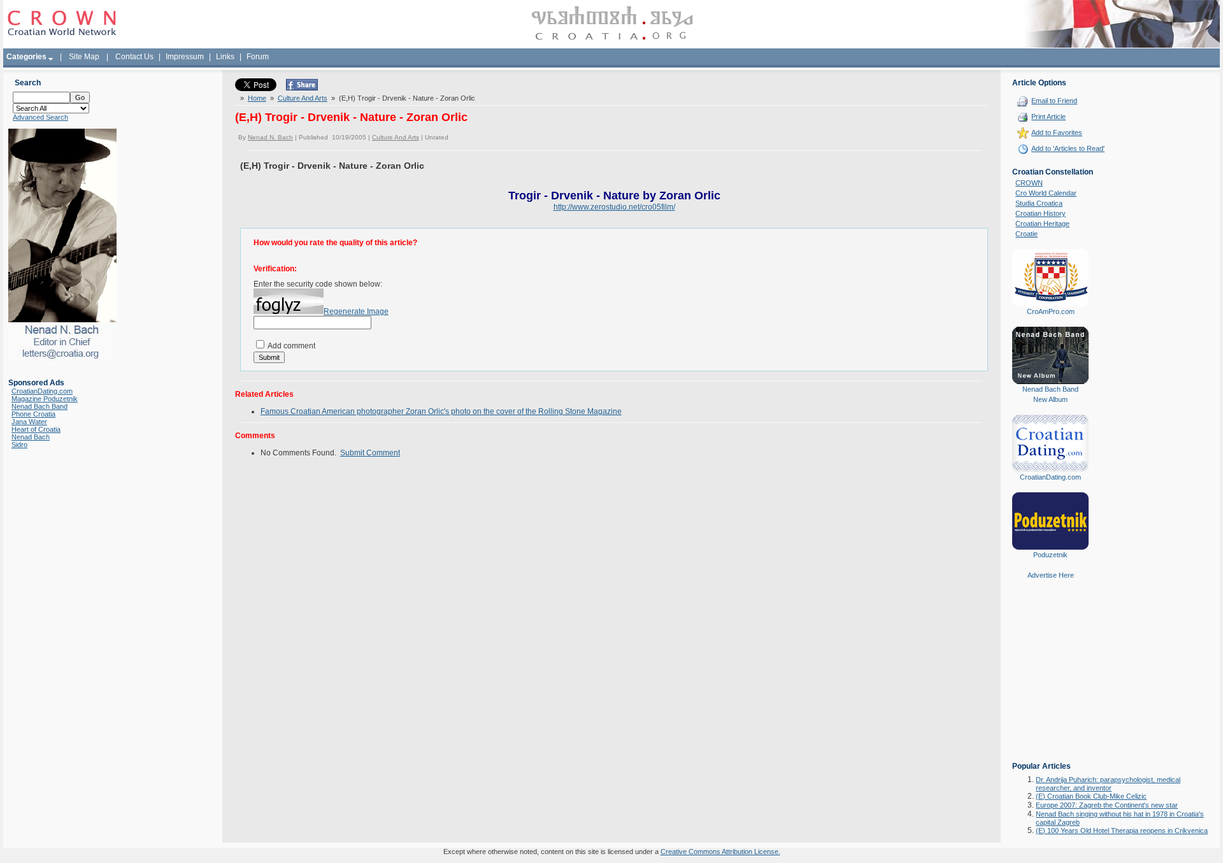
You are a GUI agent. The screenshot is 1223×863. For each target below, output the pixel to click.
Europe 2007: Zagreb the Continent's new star (1107, 805)
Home (257, 98)
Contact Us (134, 56)
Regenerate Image (356, 311)
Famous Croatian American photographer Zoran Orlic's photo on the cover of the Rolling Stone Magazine (441, 411)
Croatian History (1040, 213)
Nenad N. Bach (270, 137)
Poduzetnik (1050, 555)
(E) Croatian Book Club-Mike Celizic (1091, 796)
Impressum (185, 56)
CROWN (1029, 183)
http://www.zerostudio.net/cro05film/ (614, 207)
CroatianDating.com (42, 391)
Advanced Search (40, 117)
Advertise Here (1050, 575)
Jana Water (29, 421)
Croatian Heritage (1042, 223)
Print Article (1048, 116)
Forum (258, 56)
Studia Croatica (1038, 203)
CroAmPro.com (1051, 311)
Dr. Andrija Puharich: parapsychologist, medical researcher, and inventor (1108, 784)
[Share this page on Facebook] (302, 87)
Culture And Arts (302, 98)
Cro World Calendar (1045, 193)
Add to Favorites (1056, 132)
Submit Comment (370, 452)
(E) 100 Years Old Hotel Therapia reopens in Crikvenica (1122, 830)
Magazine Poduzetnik (44, 399)
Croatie (1026, 234)
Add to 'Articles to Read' (1068, 148)
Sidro (19, 444)
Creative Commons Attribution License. (720, 851)
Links (225, 56)
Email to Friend (1054, 100)
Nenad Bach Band (39, 406)
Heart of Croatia (36, 429)
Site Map (84, 56)
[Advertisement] (1050, 679)
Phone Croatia (33, 414)
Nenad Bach (30, 437)
